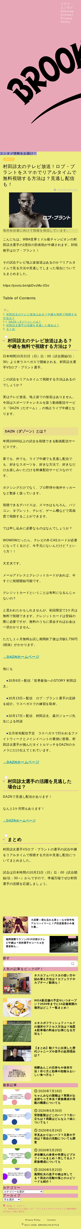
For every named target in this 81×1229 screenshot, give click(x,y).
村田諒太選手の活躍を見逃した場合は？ (32, 325)
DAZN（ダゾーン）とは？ (25, 321)
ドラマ (65, 3)
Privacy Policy (32, 1220)
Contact (67, 14)
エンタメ (67, 7)
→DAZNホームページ (21, 657)
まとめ (10, 329)
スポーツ (9, 159)
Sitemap (67, 11)
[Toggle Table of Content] (6, 310)
